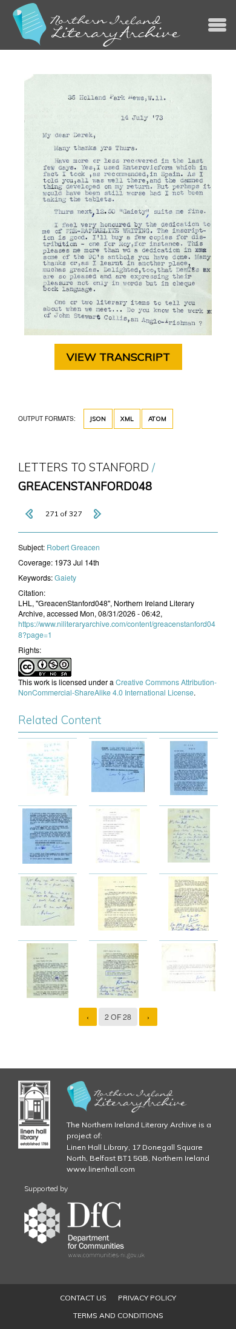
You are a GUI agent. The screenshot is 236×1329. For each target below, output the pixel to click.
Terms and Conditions (118, 1315)
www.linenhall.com (101, 1169)
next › (97, 514)
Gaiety (65, 577)
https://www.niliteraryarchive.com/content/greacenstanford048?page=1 (116, 628)
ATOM (157, 419)
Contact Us (83, 1297)
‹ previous (30, 514)
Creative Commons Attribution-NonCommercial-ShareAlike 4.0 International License (117, 687)
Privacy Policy (147, 1297)
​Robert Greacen (73, 547)
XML (127, 419)
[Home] (97, 25)
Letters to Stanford (83, 467)
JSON (98, 419)
